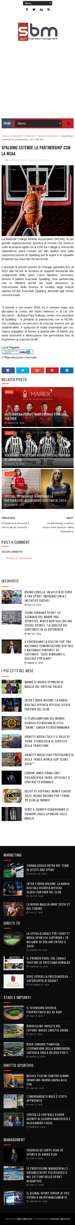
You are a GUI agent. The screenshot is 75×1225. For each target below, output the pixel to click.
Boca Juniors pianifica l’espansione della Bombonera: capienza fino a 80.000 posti (49, 1048)
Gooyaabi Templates (60, 1218)
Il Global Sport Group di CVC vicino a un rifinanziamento (48, 1195)
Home (7, 123)
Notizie (23, 160)
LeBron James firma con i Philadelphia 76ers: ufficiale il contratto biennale (47, 777)
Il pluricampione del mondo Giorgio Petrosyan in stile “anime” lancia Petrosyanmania (47, 722)
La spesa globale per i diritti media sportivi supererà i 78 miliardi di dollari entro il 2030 (48, 939)
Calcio (9, 433)
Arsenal (10, 474)
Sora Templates (24, 1218)
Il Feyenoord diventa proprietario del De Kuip (44, 1010)
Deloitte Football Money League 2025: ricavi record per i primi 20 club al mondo (48, 795)
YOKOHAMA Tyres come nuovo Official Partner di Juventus (38, 457)
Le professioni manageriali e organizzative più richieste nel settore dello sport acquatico (47, 1174)
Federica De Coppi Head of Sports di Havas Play (45, 1152)
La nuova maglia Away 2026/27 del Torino (48, 906)
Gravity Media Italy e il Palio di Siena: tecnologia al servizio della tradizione (47, 741)
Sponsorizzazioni (39, 160)
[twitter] (34, 9)
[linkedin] (41, 9)
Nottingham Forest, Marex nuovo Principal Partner (36, 416)
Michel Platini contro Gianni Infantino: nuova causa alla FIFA (48, 1079)
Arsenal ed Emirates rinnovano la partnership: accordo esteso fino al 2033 (35, 498)
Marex (9, 392)
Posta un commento (19, 558)
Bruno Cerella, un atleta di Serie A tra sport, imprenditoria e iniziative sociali (48, 596)
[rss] (48, 9)
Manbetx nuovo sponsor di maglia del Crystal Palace (44, 684)
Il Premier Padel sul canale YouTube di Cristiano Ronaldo (48, 960)
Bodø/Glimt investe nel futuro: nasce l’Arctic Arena (47, 1028)
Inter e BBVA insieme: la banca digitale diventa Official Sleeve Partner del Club (47, 704)
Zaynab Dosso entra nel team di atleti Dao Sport (48, 867)
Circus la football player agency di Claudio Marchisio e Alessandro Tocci (48, 1118)
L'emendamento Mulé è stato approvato (47, 1098)
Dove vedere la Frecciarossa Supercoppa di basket (47, 978)
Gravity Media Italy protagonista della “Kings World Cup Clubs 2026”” (49, 759)
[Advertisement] (37, 76)
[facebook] (27, 9)
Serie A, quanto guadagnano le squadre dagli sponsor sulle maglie (47, 813)
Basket (13, 160)
